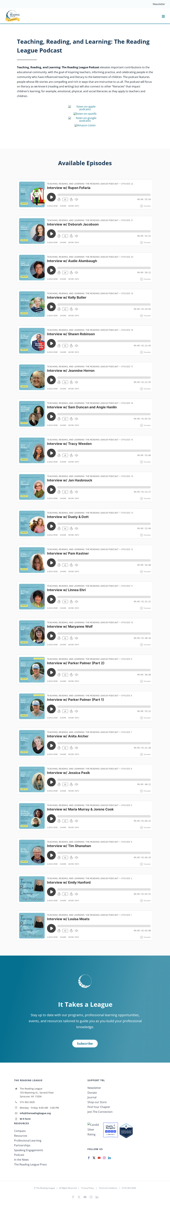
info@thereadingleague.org (35, 1113)
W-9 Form (25, 1118)
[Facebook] (88, 1157)
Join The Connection (100, 1112)
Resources (20, 1136)
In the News (21, 1159)
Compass (20, 1131)
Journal (91, 1097)
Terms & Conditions (108, 1188)
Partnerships (22, 1145)
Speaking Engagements (28, 1150)
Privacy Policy (87, 1188)
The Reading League (45, 1188)
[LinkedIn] (109, 1157)
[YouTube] (99, 1157)
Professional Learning (27, 1140)
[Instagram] (104, 1157)
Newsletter (94, 1088)
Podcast (19, 1155)
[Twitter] (94, 1157)
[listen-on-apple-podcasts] (85, 106)
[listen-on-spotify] (85, 113)
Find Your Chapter (98, 1107)
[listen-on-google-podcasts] (85, 118)
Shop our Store (97, 1102)
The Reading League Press (30, 1164)
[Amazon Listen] (85, 125)
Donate (92, 1092)
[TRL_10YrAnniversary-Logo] (12, 11)
